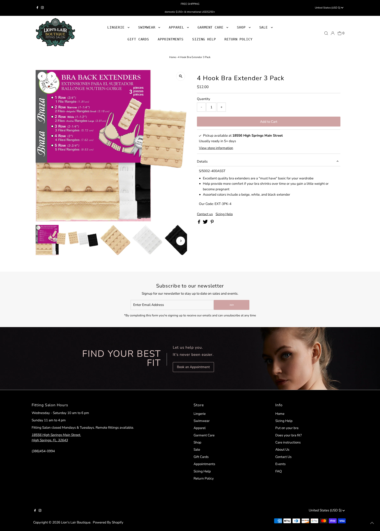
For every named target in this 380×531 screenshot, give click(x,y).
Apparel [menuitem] (177, 27)
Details (202, 161)
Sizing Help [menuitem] (204, 39)
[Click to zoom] (180, 76)
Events (280, 464)
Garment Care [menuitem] (211, 27)
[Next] (51, 76)
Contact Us (283, 457)
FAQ (278, 471)
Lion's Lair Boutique (75, 522)
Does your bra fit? (288, 435)
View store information (216, 148)
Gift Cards (201, 457)
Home (172, 57)
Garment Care (204, 435)
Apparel (200, 428)
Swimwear (202, 421)
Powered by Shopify (108, 522)
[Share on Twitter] (206, 222)
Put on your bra (286, 428)
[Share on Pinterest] (212, 222)
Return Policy (204, 478)
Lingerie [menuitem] (117, 27)
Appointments (204, 464)
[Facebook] (37, 8)
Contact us (205, 214)
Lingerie (200, 413)
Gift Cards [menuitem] (138, 39)
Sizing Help (224, 214)
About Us (282, 449)
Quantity (203, 99)
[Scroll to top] (372, 523)
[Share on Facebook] (199, 222)
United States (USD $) (328, 8)
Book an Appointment (193, 367)
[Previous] (42, 76)
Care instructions (288, 442)
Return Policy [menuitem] (238, 39)
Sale (197, 449)
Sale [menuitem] (264, 27)
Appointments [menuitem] (170, 39)
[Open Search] (326, 33)
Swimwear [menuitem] (148, 27)
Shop (242, 27)
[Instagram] (42, 8)
